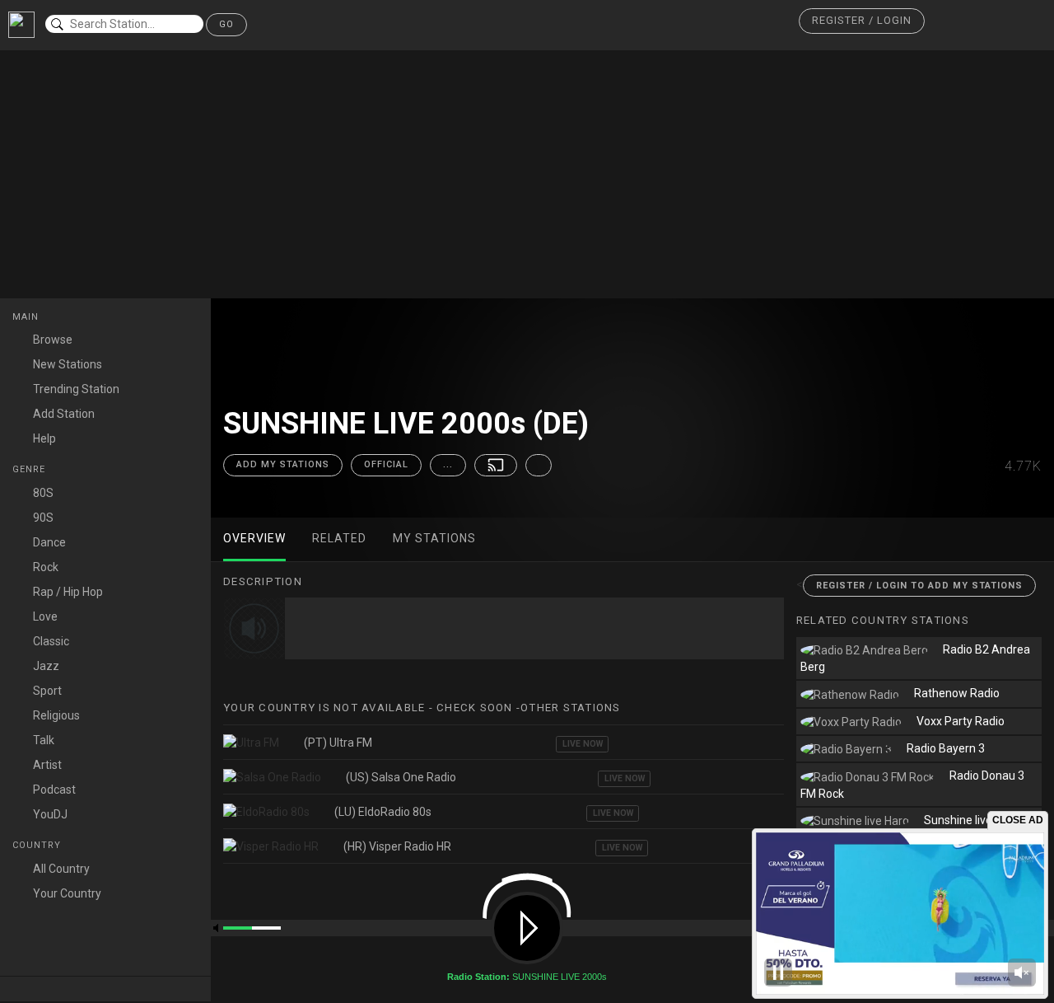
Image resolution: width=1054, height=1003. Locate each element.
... (448, 464)
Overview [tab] (254, 538)
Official (386, 464)
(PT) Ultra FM (338, 742)
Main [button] (27, 317)
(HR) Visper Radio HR (397, 846)
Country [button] (38, 845)
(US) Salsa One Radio (401, 777)
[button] (862, 21)
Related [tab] (339, 538)
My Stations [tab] (434, 538)
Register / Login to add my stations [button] (919, 585)
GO (226, 24)
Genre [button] (30, 469)
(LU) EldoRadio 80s (382, 811)
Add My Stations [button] (282, 464)
